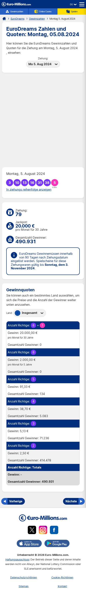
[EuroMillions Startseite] (4, 18)
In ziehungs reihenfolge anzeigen (28, 189)
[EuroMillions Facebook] (54, 531)
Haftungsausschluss (17, 559)
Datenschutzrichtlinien (23, 577)
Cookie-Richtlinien (62, 577)
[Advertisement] (43, 120)
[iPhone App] (29, 544)
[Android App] (57, 544)
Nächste (71, 501)
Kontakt (62, 586)
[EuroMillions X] (32, 531)
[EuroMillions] (16, 5)
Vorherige (15, 501)
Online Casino (45, 11)
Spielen (74, 11)
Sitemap (24, 586)
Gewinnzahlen (16, 11)
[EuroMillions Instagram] (43, 531)
